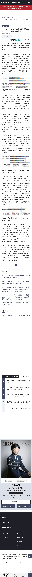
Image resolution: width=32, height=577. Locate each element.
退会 (18, 546)
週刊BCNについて (7, 506)
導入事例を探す (16, 2)
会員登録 (5, 533)
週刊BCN (9, 17)
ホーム (3, 17)
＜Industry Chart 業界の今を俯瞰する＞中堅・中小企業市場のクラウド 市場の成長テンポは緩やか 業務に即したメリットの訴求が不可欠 (16, 289)
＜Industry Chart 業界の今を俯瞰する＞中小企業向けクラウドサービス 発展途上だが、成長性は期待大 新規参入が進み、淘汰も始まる (15, 297)
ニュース (16, 17)
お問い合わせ (21, 537)
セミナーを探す (26, 2)
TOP (18, 533)
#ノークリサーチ (7, 36)
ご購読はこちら (16, 502)
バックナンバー (22, 506)
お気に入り (26, 40)
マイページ (6, 541)
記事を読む (4, 2)
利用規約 (19, 541)
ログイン (5, 537)
